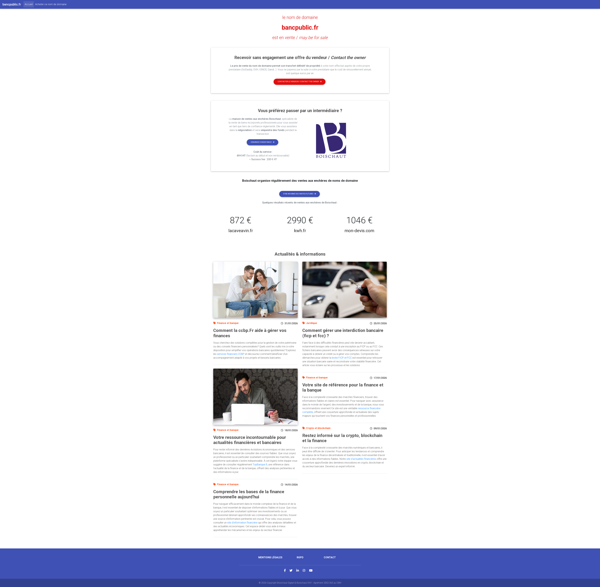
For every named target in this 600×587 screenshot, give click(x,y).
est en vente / (300, 37)
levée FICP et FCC (342, 357)
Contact (330, 557)
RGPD (300, 557)
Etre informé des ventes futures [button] (298, 194)
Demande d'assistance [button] (261, 142)
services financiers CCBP (230, 354)
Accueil (29, 4)
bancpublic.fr (300, 27)
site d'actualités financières (361, 458)
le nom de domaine (300, 17)
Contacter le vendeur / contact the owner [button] (298, 82)
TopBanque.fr (260, 464)
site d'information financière (242, 522)
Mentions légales (270, 557)
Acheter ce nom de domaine (51, 4)
